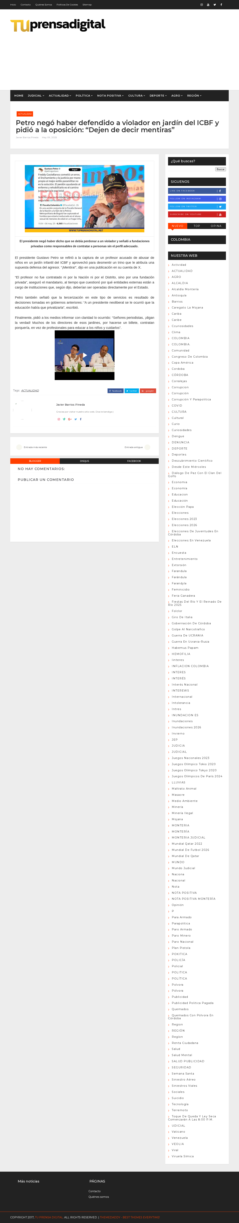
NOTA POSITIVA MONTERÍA (193, 898)
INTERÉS (179, 678)
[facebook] (221, 4)
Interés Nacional (185, 684)
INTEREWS (180, 690)
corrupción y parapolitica (191, 399)
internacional (182, 696)
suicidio (178, 1098)
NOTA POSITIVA (109, 95)
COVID (177, 405)
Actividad (179, 264)
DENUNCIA (180, 442)
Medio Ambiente (185, 801)
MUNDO (178, 862)
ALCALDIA (180, 283)
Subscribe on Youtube (186, 214)
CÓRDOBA (180, 375)
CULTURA (135, 95)
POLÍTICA (83, 95)
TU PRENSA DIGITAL (49, 1217)
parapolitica (181, 923)
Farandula (179, 571)
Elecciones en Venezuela (191, 540)
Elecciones (180, 512)
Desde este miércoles (189, 467)
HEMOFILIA (181, 654)
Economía (179, 488)
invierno (178, 733)
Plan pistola (181, 948)
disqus (84, 461)
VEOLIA (178, 1144)
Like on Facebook (182, 191)
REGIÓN (193, 95)
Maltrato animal (184, 788)
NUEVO (178, 226)
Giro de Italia (182, 617)
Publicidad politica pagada (193, 1003)
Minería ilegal (182, 813)
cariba (176, 313)
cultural (178, 418)
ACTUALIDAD (59, 95)
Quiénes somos (43, 4)
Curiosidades (182, 430)
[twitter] (215, 4)
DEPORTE (157, 95)
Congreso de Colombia (190, 356)
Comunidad (181, 350)
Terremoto (180, 1110)
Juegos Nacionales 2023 (190, 758)
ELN (175, 546)
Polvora (178, 984)
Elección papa (183, 507)
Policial (177, 966)
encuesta (179, 552)
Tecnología (180, 1104)
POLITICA (179, 972)
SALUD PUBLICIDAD (188, 1061)
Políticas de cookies (67, 4)
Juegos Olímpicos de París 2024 (197, 776)
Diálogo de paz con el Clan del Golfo (194, 474)
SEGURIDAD (181, 1067)
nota (175, 886)
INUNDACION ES (185, 715)
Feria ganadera (183, 595)
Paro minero (181, 935)
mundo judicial (183, 868)
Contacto (26, 4)
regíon (177, 1036)
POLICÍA (178, 960)
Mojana (177, 819)
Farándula (179, 577)
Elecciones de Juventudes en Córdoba (193, 533)
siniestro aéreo (184, 1079)
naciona (178, 874)
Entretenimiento (185, 559)
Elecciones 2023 (184, 519)
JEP (175, 739)
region (177, 1024)
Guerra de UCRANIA (188, 635)
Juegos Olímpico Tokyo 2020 (194, 770)
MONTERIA (180, 825)
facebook (116, 391)
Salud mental (182, 1055)
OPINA (216, 226)
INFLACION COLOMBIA (190, 666)
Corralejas (179, 381)
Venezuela (180, 1138)
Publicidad (180, 997)
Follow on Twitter (183, 206)
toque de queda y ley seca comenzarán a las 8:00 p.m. (192, 1118)
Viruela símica (183, 1156)
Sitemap (87, 4)
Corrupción (180, 393)
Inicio (13, 4)
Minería (177, 807)
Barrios (177, 301)
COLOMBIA (181, 338)
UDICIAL (178, 1125)
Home (19, 95)
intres (176, 709)
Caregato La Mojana (187, 307)
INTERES (179, 672)
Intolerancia (181, 703)
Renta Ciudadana (185, 1043)
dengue (178, 436)
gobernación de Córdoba (191, 623)
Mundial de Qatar (185, 856)
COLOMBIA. (181, 344)
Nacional (178, 880)
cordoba (178, 369)
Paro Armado (182, 929)
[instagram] (201, 4)
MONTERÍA (180, 831)
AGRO (175, 95)
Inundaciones (182, 721)
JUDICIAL (35, 95)
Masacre (178, 794)
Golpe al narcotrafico (188, 629)
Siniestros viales (184, 1085)
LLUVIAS (179, 782)
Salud (176, 1049)
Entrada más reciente (35, 447)
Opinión (178, 905)
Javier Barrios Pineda (27, 137)
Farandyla (179, 583)
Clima (176, 332)
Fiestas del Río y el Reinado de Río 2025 (195, 603)
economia (179, 482)
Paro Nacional (183, 941)
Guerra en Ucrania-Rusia (190, 641)
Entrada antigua (134, 447)
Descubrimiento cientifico (192, 460)
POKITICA (179, 954)
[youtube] (208, 4)
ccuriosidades (182, 326)
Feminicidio (181, 589)
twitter (133, 391)
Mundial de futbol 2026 (190, 850)
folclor (177, 611)
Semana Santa (183, 1073)
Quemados (180, 1009)
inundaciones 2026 (186, 727)
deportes (179, 454)
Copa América (182, 362)
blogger (35, 461)
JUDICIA (178, 745)
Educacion (180, 494)
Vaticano (178, 1131)
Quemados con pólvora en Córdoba (191, 1017)
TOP (197, 226)
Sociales (178, 1092)
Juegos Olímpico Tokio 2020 (194, 764)
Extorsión (179, 565)
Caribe (177, 320)
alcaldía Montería (185, 289)
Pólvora (178, 990)
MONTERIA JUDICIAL (189, 837)
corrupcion (180, 387)
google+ (149, 391)
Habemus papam (185, 648)
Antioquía (179, 295)
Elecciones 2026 (184, 525)
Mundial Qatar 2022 (187, 843)
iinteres (178, 660)
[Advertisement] (160, 58)
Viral (175, 1150)
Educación (180, 500)
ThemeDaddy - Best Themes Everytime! (130, 1217)
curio (176, 424)
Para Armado (182, 917)
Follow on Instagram (185, 198)
